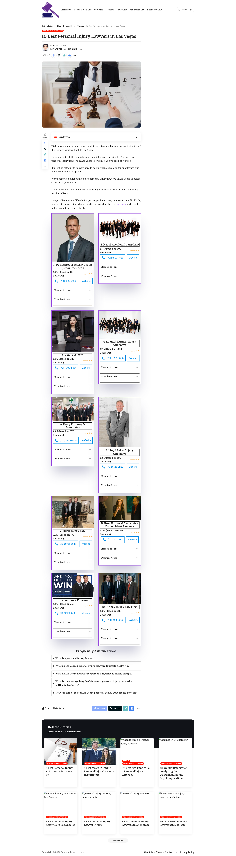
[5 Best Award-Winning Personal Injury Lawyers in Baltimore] (99, 751)
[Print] (69, 55)
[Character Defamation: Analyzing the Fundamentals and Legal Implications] (175, 751)
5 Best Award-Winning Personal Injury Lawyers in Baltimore (99, 771)
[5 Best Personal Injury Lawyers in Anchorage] (137, 805)
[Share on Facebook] (53, 55)
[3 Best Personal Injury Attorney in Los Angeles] (60, 805)
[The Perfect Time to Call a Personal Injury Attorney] (137, 751)
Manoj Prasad (59, 46)
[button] (118, 840)
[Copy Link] (64, 55)
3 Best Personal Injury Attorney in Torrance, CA (59, 771)
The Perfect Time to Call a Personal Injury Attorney (136, 771)
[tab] (96, 658)
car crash (121, 204)
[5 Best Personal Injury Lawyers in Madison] (175, 805)
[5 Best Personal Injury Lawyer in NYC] (99, 805)
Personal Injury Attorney (53, 30)
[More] (74, 55)
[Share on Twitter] (58, 55)
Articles (126, 761)
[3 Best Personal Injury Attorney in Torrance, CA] (60, 751)
